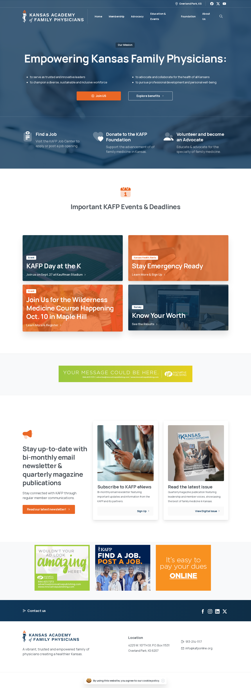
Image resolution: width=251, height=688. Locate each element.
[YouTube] (224, 3)
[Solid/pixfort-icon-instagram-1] (210, 611)
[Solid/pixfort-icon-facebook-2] (202, 611)
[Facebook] (212, 3)
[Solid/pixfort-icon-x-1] (224, 611)
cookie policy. (151, 680)
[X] (218, 3)
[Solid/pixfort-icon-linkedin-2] (217, 611)
